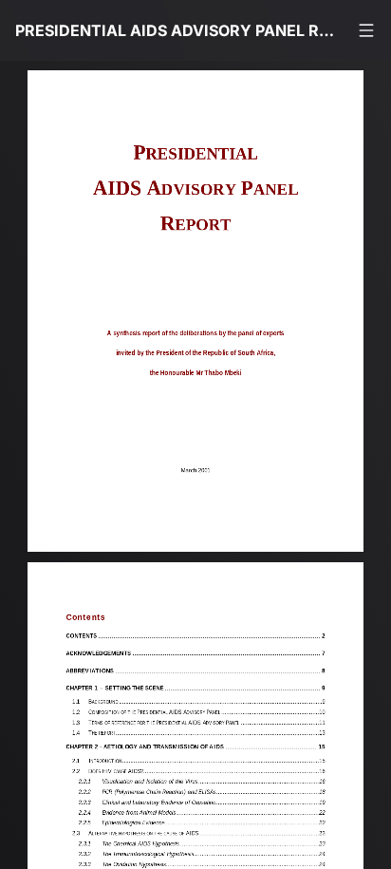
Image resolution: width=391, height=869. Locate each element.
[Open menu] (366, 30)
